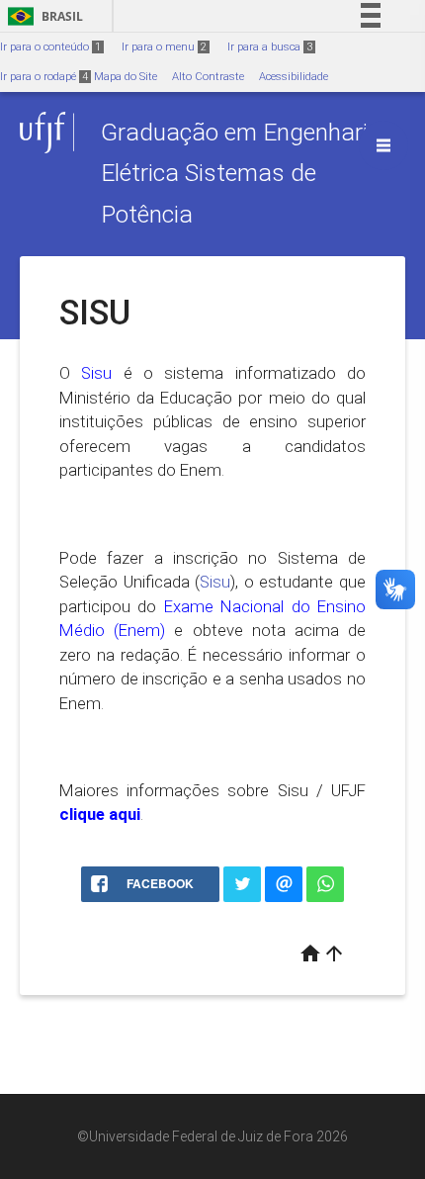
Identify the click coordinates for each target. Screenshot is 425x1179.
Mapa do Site (125, 76)
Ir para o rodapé (44, 76)
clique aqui (99, 814)
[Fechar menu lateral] (383, 145)
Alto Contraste (208, 76)
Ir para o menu (164, 47)
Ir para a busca (269, 47)
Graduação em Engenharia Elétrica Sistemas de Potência (241, 173)
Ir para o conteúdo (50, 47)
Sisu (215, 581)
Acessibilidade (293, 76)
